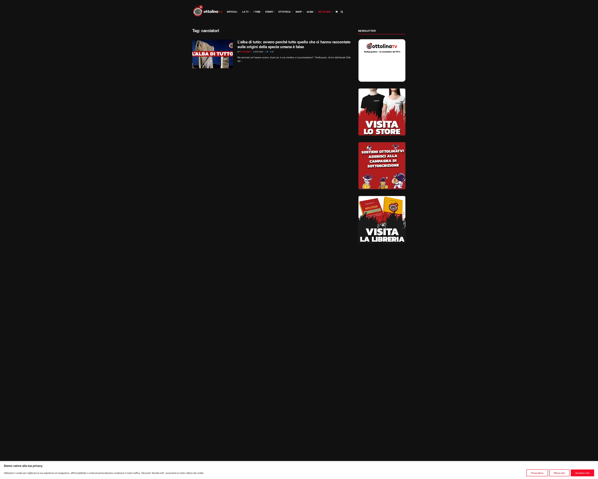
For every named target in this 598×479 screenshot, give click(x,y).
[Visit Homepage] (209, 12)
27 (272, 51)
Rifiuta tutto (559, 472)
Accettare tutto (582, 472)
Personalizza (537, 472)
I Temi (257, 11)
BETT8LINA (324, 11)
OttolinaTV (245, 51)
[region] (299, 470)
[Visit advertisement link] (382, 112)
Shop (299, 11)
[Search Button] (342, 11)
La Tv (245, 11)
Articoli (232, 11)
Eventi (269, 11)
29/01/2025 (258, 51)
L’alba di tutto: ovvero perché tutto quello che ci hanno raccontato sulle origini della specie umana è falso (294, 44)
